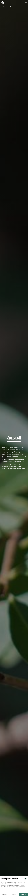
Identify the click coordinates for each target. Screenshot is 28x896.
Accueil (8, 7)
